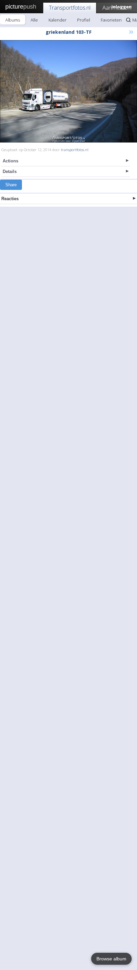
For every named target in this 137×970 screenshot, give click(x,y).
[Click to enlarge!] (68, 91)
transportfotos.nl (74, 149)
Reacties (10, 198)
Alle (34, 20)
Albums (12, 20)
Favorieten (111, 20)
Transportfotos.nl (69, 7)
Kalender (58, 20)
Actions (10, 160)
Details (10, 171)
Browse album (111, 958)
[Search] (128, 20)
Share (11, 184)
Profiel (83, 20)
